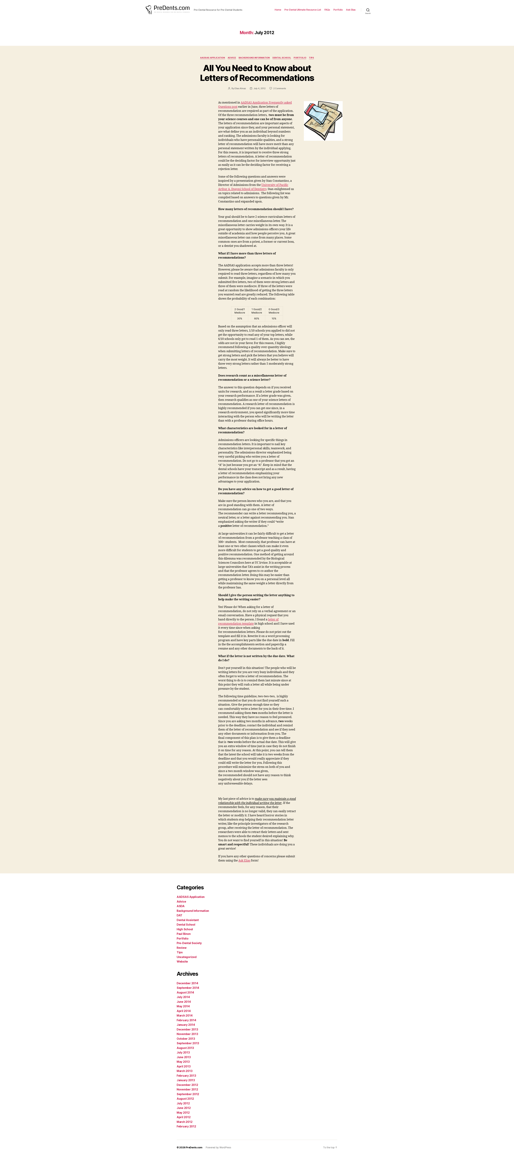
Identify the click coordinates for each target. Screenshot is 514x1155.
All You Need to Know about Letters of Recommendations (257, 73)
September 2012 (188, 1094)
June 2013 (184, 1057)
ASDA (181, 906)
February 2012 (186, 1126)
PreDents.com (194, 1147)
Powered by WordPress (218, 1147)
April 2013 (183, 1066)
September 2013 (188, 1043)
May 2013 (183, 1061)
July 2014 (183, 997)
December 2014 (187, 983)
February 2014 (186, 1020)
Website (182, 961)
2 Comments (279, 88)
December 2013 (187, 1029)
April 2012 (183, 1117)
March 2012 (184, 1122)
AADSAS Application (212, 58)
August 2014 (185, 992)
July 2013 (183, 1052)
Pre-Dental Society (189, 943)
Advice (232, 58)
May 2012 (183, 1112)
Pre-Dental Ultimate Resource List (302, 9)
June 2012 (184, 1108)
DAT (179, 915)
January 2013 (186, 1080)
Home (278, 9)
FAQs (327, 9)
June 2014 (184, 1001)
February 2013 (186, 1075)
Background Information (254, 58)
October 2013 (186, 1038)
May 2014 (183, 1006)
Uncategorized (187, 957)
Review (181, 947)
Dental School (282, 58)
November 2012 (187, 1089)
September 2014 (188, 987)
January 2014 (186, 1024)
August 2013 (185, 1048)
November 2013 (187, 1034)
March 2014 (184, 1015)
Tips (311, 58)
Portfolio (338, 9)
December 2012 (187, 1085)
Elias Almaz (240, 88)
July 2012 (183, 1103)
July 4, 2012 (260, 88)
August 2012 (185, 1098)
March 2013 (184, 1071)
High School (185, 929)
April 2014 (184, 1011)
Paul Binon (183, 934)
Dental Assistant (188, 920)
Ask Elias (351, 9)
